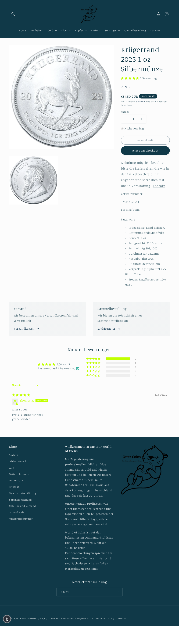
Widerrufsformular (21, 518)
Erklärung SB (107, 328)
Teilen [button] (129, 87)
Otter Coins (22, 618)
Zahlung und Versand (22, 505)
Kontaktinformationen (62, 618)
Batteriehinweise (19, 474)
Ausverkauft (16, 512)
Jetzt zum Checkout (145, 150)
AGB (11, 467)
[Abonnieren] (118, 592)
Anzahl (125, 111)
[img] (21, 395)
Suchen (13, 454)
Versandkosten (24, 328)
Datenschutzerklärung (23, 493)
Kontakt (14, 486)
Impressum (16, 480)
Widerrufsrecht (18, 461)
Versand (140, 101)
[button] (13, 14)
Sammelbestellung (20, 499)
